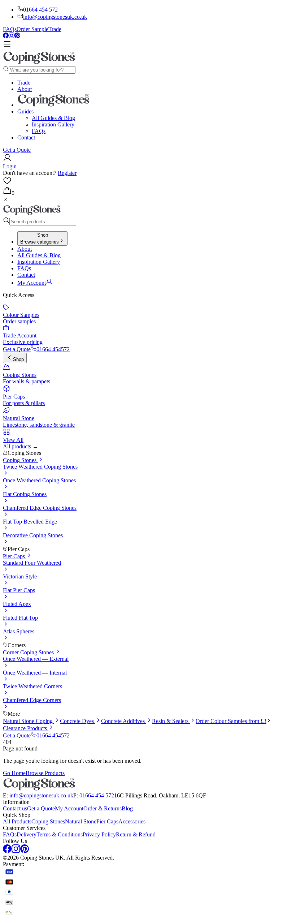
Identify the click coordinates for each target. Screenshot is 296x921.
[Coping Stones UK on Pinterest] (17, 36)
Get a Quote (17, 150)
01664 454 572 (40, 10)
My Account (69, 808)
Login (10, 166)
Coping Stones (20, 460)
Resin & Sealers (171, 721)
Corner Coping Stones (29, 652)
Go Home (14, 773)
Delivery (26, 834)
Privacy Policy (99, 834)
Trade (54, 29)
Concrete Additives (123, 721)
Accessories (131, 821)
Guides (25, 111)
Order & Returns (102, 808)
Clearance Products (25, 728)
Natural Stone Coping (28, 721)
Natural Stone (80, 821)
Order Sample (32, 29)
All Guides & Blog (53, 118)
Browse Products (45, 773)
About (24, 89)
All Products (17, 821)
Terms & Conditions (59, 834)
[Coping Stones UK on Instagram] (11, 36)
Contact (26, 137)
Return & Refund (136, 834)
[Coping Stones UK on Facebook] (6, 36)
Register (67, 173)
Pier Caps (14, 556)
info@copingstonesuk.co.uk (55, 17)
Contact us (15, 808)
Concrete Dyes (77, 721)
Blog (127, 808)
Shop (18, 359)
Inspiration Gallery (53, 124)
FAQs (10, 29)
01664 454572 (53, 349)
